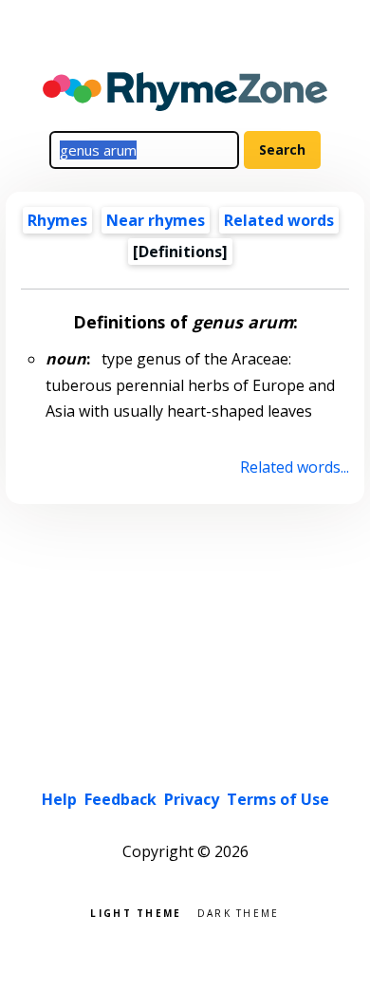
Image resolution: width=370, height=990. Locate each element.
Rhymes (57, 220)
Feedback (120, 799)
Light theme (135, 912)
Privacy (191, 799)
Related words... (294, 467)
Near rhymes (155, 220)
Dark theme (238, 912)
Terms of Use (278, 799)
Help (59, 799)
